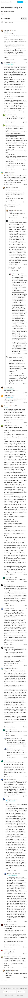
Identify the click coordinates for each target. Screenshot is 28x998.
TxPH (5, 387)
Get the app (20, 991)
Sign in (25, 2)
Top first (24, 18)
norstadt (6, 647)
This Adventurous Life (9, 956)
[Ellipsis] (26, 30)
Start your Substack (10, 991)
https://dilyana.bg (10, 161)
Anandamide (4, 8)
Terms (17, 988)
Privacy (13, 988)
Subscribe (20, 2)
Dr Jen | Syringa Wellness (15, 357)
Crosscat (6, 608)
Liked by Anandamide (9, 64)
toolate (5, 761)
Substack (7, 995)
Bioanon (6, 779)
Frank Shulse (7, 172)
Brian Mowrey (7, 62)
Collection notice (23, 988)
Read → (3, 14)
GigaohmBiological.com (15, 182)
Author (6, 31)
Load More (4, 981)
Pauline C (8, 577)
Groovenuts (7, 950)
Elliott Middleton (8, 668)
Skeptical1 (6, 395)
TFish (5, 584)
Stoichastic (6, 924)
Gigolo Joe (8, 115)
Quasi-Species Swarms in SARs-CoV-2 (11, 7)
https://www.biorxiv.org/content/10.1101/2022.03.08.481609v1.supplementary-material (19, 336)
